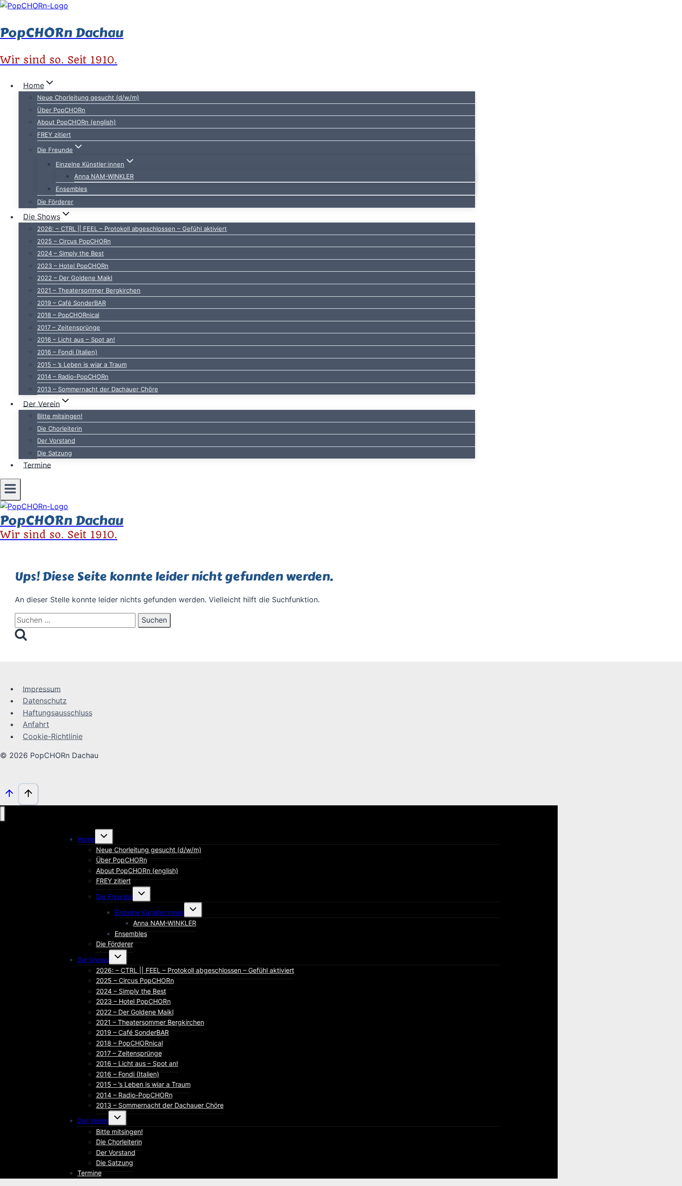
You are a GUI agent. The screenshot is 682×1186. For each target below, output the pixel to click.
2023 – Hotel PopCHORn (73, 265)
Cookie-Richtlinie (53, 736)
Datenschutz (45, 700)
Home (86, 839)
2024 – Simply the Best (70, 253)
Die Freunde (114, 896)
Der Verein (93, 1120)
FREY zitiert (54, 134)
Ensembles (71, 188)
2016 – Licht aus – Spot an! (76, 339)
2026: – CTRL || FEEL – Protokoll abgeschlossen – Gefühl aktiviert (132, 228)
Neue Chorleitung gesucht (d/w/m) (88, 97)
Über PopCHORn (61, 110)
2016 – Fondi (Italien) (67, 352)
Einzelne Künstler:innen (149, 912)
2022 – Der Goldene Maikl (74, 277)
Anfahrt (36, 724)
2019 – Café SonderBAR (71, 302)
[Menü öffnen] (10, 489)
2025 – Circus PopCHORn (74, 241)
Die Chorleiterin (59, 428)
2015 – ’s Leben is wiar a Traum (82, 364)
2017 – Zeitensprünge (68, 327)
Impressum (42, 688)
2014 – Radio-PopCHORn (73, 376)
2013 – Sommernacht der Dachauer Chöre (97, 389)
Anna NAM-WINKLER (104, 176)
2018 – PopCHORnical (68, 315)
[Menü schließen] (2, 814)
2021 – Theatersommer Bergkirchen (89, 290)
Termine (37, 464)
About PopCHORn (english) (76, 122)
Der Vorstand (56, 440)
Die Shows (93, 959)
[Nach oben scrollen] (9, 795)
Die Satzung (54, 453)
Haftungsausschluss (57, 712)
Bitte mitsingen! (60, 416)
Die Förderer (55, 201)
